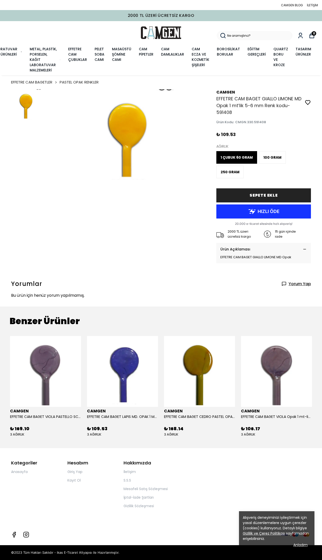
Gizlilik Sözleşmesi (139, 505)
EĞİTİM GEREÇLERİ (257, 52)
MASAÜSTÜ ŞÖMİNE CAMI (121, 54)
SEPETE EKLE (264, 195)
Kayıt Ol (74, 480)
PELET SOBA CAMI (99, 54)
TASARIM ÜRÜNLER (303, 52)
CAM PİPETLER (146, 52)
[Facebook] (14, 535)
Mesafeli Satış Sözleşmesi (146, 488)
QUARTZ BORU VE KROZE (280, 57)
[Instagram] (26, 535)
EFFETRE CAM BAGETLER (31, 82)
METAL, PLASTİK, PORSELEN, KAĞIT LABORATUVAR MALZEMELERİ (43, 60)
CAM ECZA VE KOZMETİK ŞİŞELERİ (200, 57)
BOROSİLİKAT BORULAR (228, 52)
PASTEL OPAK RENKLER (79, 82)
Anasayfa (19, 471)
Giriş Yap (75, 471)
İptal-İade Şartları (139, 497)
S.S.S (127, 480)
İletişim (130, 471)
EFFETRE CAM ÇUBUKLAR (77, 54)
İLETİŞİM (312, 5)
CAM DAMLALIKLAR (172, 52)
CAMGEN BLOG (292, 5)
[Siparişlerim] (300, 35)
